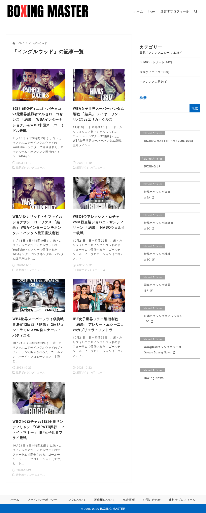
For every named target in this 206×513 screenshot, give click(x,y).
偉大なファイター (154, 72)
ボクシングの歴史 (154, 81)
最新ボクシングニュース (161, 52)
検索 (143, 97)
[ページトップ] (197, 504)
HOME (20, 43)
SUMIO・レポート (156, 62)
